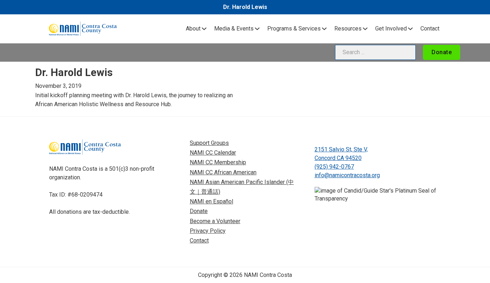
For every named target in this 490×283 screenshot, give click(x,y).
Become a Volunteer (215, 221)
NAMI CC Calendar (213, 152)
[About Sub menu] (204, 29)
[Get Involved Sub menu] (410, 29)
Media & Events (234, 28)
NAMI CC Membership (218, 162)
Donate (442, 52)
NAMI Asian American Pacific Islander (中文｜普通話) (242, 187)
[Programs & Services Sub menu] (324, 29)
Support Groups (209, 143)
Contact (429, 28)
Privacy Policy (208, 230)
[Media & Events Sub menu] (257, 29)
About (193, 28)
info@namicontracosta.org (347, 175)
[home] (83, 29)
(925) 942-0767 (334, 166)
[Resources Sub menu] (365, 29)
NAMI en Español (211, 201)
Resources (348, 28)
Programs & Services (294, 28)
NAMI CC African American (223, 172)
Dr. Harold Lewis (245, 7)
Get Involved (391, 28)
